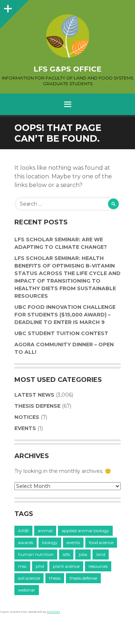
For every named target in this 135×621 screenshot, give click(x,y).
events (73, 542)
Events (25, 428)
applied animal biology (85, 530)
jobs (83, 554)
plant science (66, 566)
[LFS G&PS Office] (67, 36)
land (100, 554)
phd (40, 566)
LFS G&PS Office (67, 69)
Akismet (53, 611)
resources (98, 566)
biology (50, 542)
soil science (29, 578)
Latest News (34, 395)
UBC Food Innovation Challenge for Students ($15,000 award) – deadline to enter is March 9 (65, 314)
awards (25, 542)
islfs (66, 554)
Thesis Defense (37, 406)
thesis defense (83, 578)
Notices (26, 417)
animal (45, 530)
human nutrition (36, 554)
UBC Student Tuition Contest (61, 333)
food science (101, 542)
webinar (26, 590)
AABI (23, 530)
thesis (54, 578)
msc (22, 566)
